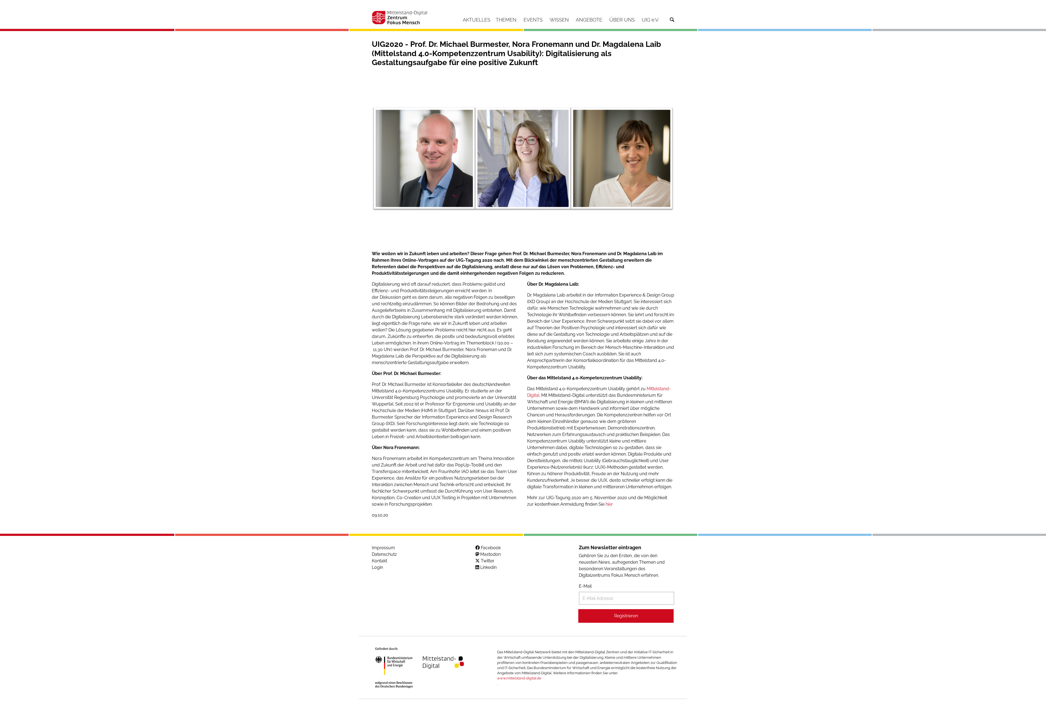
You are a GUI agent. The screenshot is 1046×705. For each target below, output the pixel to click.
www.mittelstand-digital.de (519, 678)
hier (609, 504)
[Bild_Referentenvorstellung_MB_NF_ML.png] (523, 159)
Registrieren (626, 615)
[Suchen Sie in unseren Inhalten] (672, 19)
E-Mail (585, 586)
